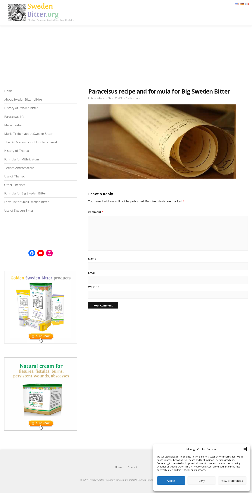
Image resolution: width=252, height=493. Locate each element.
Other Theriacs (14, 185)
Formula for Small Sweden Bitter (26, 202)
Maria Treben (13, 125)
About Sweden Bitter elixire (23, 99)
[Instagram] (49, 253)
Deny (202, 480)
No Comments (133, 97)
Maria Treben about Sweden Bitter (28, 134)
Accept (171, 480)
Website (93, 287)
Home (8, 91)
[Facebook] (31, 253)
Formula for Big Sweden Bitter (25, 193)
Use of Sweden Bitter (18, 211)
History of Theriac (16, 151)
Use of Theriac (14, 176)
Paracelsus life (14, 117)
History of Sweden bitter (21, 108)
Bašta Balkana (97, 97)
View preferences (232, 480)
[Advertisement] (126, 56)
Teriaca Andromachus (19, 168)
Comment (95, 212)
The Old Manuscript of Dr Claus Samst (30, 142)
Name (92, 258)
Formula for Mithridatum (21, 159)
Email (91, 273)
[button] (244, 449)
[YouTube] (40, 253)
